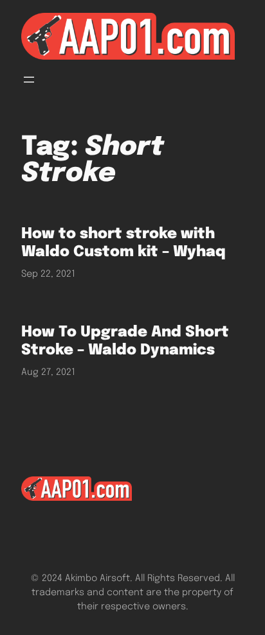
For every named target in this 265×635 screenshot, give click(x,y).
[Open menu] (29, 79)
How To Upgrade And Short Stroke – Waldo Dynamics (125, 341)
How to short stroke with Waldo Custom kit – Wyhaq (123, 243)
